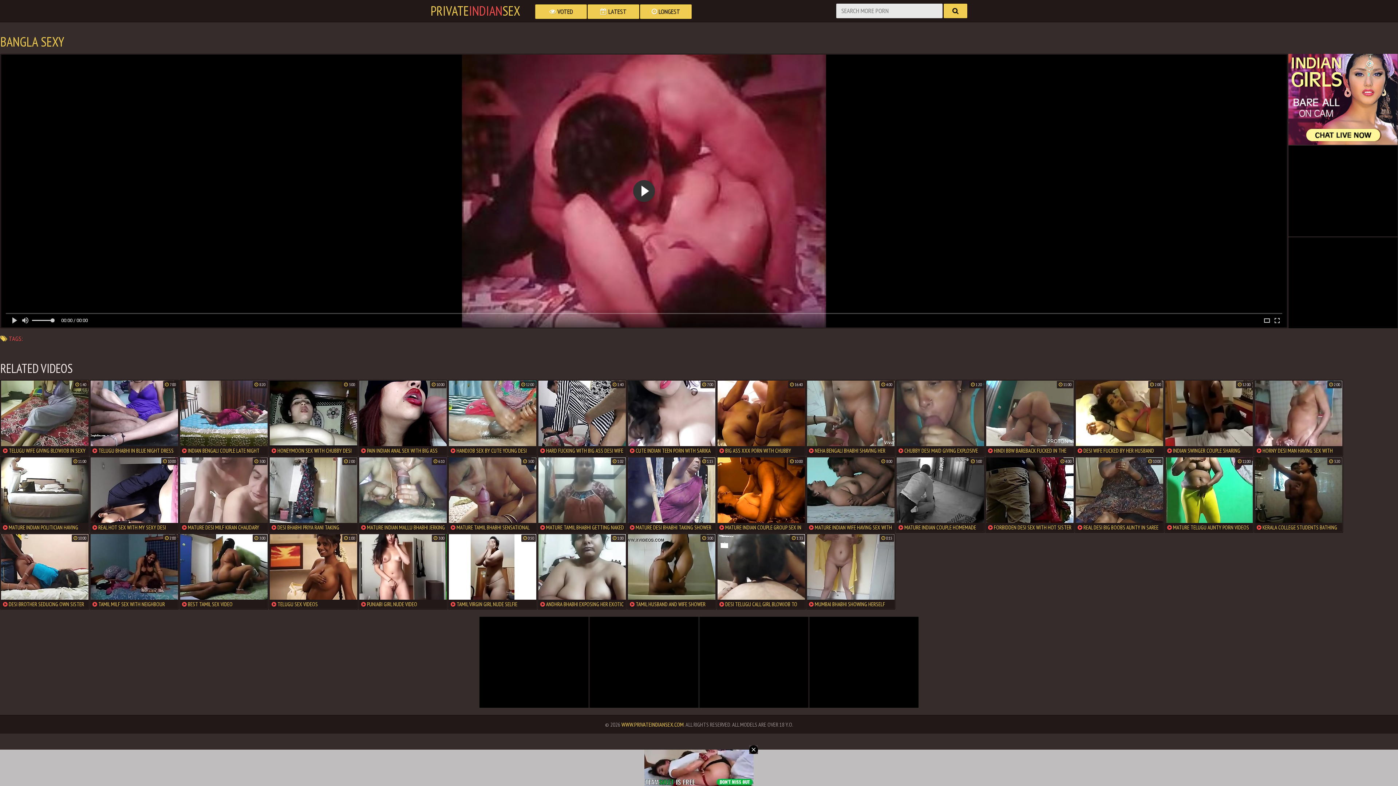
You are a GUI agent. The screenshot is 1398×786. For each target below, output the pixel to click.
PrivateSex (475, 11)
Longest (668, 11)
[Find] (955, 11)
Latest (617, 11)
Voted (564, 11)
